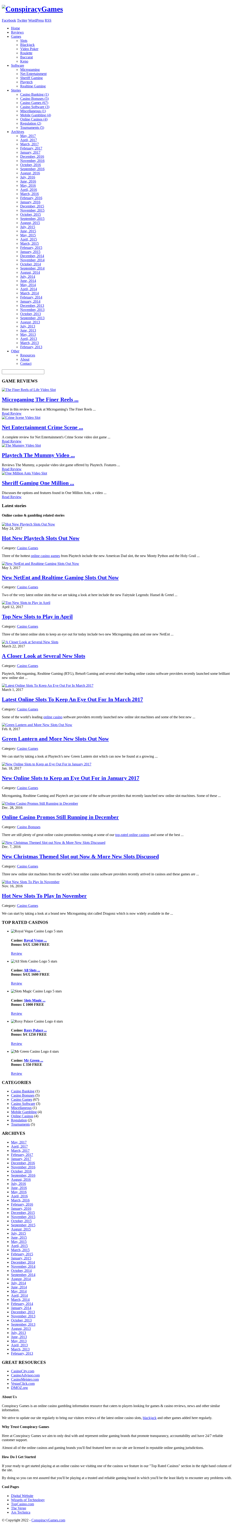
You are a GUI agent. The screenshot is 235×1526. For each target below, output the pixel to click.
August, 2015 (30, 223)
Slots (23, 41)
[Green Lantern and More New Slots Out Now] (37, 725)
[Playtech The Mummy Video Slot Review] (21, 445)
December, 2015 (32, 206)
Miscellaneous (21, 1108)
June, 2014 (28, 281)
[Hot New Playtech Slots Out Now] (28, 524)
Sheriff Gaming (31, 78)
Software (17, 65)
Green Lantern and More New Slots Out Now (55, 739)
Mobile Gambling (24, 1112)
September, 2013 (32, 318)
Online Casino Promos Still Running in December (60, 817)
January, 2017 (30, 152)
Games (16, 36)
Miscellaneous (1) (33, 111)
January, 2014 (30, 301)
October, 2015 (30, 214)
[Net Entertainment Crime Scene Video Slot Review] (21, 418)
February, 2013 (31, 347)
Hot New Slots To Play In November (44, 896)
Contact (25, 363)
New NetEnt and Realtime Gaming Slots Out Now (60, 578)
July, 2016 (27, 177)
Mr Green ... (33, 1060)
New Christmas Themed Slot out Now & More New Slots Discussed (80, 856)
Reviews (17, 32)
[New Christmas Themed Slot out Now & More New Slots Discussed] (53, 843)
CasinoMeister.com (25, 1379)
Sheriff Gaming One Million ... (38, 483)
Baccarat (26, 57)
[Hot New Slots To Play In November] (30, 882)
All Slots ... (32, 970)
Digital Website (22, 1496)
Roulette (26, 53)
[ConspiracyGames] (32, 9)
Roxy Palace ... (35, 1030)
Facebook (9, 20)
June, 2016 (28, 181)
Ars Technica (20, 1512)
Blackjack (27, 45)
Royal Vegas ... (35, 940)
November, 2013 (32, 310)
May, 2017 (28, 136)
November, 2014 (32, 260)
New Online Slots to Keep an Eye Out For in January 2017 (70, 778)
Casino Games (27, 548)
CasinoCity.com (22, 1371)
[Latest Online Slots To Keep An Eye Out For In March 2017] (47, 685)
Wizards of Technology (28, 1500)
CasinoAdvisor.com (25, 1375)
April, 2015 (28, 239)
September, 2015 (32, 219)
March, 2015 (29, 243)
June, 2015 (28, 231)
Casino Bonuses (28, 827)
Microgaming (30, 70)
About (24, 359)
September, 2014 (32, 268)
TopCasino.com (22, 1504)
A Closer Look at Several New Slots (43, 656)
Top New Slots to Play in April (37, 617)
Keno (24, 61)
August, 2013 (30, 322)
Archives (17, 132)
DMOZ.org (19, 1388)
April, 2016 (28, 190)
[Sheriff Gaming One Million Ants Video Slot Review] (24, 473)
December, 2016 (32, 156)
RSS (48, 20)
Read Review (12, 413)
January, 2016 (30, 202)
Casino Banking (22, 1091)
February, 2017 (31, 148)
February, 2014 (31, 297)
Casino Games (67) (34, 103)
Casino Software (23, 1104)
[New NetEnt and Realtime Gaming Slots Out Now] (40, 564)
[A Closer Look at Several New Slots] (30, 642)
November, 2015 (32, 210)
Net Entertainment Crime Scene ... (42, 427)
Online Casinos (22, 1116)
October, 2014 (30, 264)
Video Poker (29, 49)
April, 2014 (28, 289)
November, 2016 (32, 161)
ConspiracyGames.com (48, 1520)
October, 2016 (30, 165)
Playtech (26, 82)
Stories (16, 90)
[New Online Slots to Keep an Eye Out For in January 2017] (46, 764)
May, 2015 (28, 235)
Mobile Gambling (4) (35, 115)
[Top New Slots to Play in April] (26, 603)
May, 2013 (28, 334)
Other (15, 351)
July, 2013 (27, 326)
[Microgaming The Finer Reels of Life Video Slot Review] (29, 390)
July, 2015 (27, 227)
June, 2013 (28, 330)
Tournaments (20, 1124)
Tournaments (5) (32, 127)
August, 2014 (30, 272)
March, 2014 (29, 293)
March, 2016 (29, 194)
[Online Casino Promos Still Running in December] (40, 803)
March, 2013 (29, 343)
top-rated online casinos (132, 835)
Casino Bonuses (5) (34, 99)
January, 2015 (30, 252)
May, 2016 (28, 185)
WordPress (36, 20)
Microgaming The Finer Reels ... (40, 399)
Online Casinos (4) (34, 119)
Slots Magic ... (34, 1000)
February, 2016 (31, 198)
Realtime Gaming (33, 86)
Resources (27, 355)
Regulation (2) (30, 123)
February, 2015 (31, 248)
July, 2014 (27, 277)
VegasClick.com (23, 1383)
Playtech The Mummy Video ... (38, 455)
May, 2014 (28, 285)
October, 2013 (30, 314)
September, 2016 (32, 169)
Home (15, 28)
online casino (52, 717)
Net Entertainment (33, 74)
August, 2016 (30, 173)
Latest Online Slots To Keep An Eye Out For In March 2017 (72, 699)
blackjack (150, 1418)
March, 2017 (29, 144)
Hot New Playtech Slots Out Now (40, 538)
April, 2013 (28, 339)
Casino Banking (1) (34, 94)
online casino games (45, 556)
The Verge (18, 1508)
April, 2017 (28, 140)
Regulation (19, 1120)
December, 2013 (32, 305)
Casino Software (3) (34, 107)
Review (16, 953)
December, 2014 (32, 256)
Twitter (22, 20)
